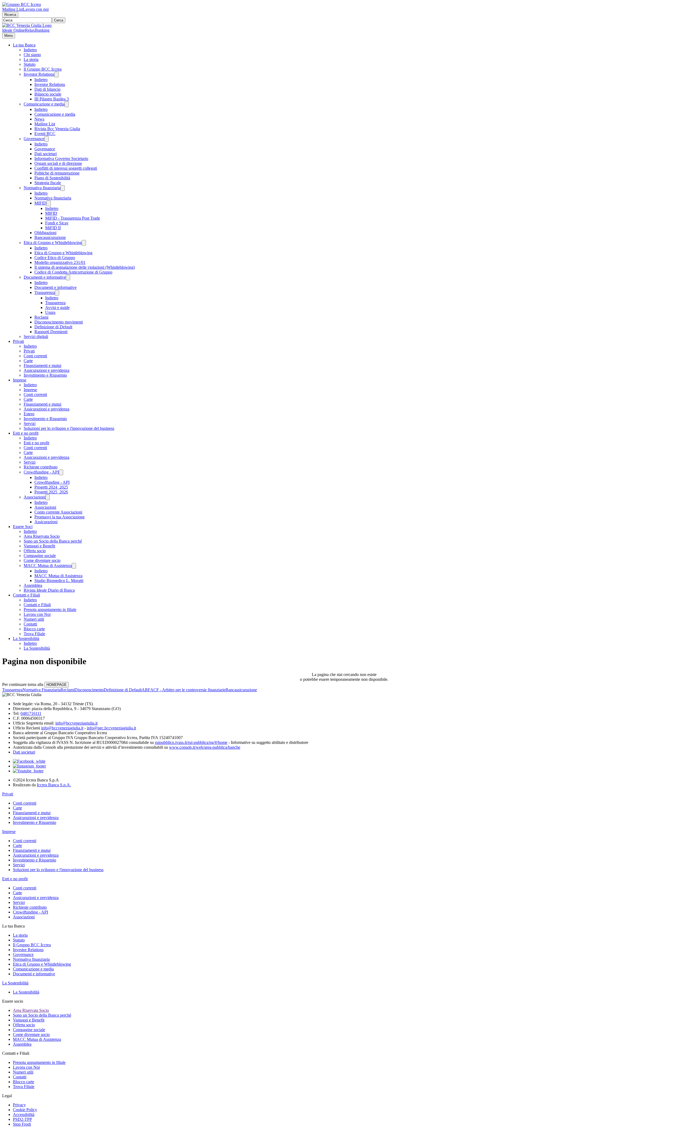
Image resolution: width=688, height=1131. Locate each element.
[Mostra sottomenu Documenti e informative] (68, 277)
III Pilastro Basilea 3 (51, 99)
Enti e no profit (25, 433)
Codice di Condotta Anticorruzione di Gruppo (73, 272)
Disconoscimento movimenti (58, 322)
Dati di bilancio (47, 89)
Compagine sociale (40, 555)
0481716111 (30, 713)
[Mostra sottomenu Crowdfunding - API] (61, 472)
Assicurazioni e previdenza (46, 370)
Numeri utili (34, 619)
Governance (34, 138)
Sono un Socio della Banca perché (53, 541)
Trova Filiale (34, 633)
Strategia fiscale (47, 182)
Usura (50, 312)
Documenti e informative (45, 277)
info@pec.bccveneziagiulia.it (111, 728)
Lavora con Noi (37, 614)
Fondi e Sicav (57, 223)
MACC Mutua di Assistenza (48, 565)
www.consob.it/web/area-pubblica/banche (204, 747)
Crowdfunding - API (41, 472)
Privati (18, 341)
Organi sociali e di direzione (58, 163)
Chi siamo (32, 54)
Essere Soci (23, 526)
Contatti (30, 624)
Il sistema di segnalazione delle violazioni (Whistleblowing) (84, 267)
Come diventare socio (42, 560)
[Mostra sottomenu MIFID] (48, 203)
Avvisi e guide (57, 307)
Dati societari (45, 153)
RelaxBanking (37, 30)
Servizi (29, 423)
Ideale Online (13, 30)
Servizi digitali (36, 336)
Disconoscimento (89, 690)
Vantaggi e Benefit (39, 546)
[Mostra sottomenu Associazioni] (47, 497)
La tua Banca (24, 45)
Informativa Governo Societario (61, 158)
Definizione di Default (53, 327)
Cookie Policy (25, 1109)
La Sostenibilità (26, 638)
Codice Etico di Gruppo (54, 257)
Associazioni (34, 497)
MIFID (40, 203)
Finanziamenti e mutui (42, 365)
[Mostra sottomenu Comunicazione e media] (66, 104)
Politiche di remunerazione (57, 173)
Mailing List (12, 9)
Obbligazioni (45, 232)
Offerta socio (35, 550)
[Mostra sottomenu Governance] (46, 139)
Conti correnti (35, 356)
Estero (29, 414)
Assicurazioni (46, 521)
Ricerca (10, 15)
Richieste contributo (41, 467)
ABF (146, 690)
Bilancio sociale (47, 94)
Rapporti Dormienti (50, 331)
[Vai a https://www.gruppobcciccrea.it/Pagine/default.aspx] (21, 4)
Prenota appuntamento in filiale (50, 609)
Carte (28, 360)
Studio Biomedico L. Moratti (58, 580)
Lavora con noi (36, 9)
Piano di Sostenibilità (52, 178)
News (39, 119)
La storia (31, 59)
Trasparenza (44, 292)
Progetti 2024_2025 (51, 487)
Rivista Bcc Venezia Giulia (57, 128)
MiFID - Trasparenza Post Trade (72, 218)
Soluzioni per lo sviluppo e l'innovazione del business (69, 428)
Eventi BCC (44, 133)
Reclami (41, 317)
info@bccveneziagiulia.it (76, 723)
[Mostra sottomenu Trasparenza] (57, 293)
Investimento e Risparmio (45, 375)
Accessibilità (23, 1114)
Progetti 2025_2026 (51, 492)
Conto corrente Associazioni (58, 512)
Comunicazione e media (44, 104)
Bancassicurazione (50, 237)
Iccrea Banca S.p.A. (54, 785)
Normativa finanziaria (42, 188)
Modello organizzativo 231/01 (59, 262)
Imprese (19, 380)
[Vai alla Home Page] (27, 25)
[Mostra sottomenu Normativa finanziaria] (62, 188)
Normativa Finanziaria (41, 690)
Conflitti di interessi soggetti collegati (65, 168)
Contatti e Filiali (26, 595)
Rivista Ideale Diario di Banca (49, 590)
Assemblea (33, 585)
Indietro (30, 50)
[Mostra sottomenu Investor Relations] (56, 74)
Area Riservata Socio (42, 536)
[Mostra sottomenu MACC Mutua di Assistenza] (74, 566)
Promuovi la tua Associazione (59, 517)
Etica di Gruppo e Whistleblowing (53, 242)
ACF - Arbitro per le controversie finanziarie (187, 690)
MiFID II (53, 228)
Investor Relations (39, 74)
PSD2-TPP (22, 1119)
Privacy (19, 1105)
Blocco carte (34, 629)
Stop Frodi (22, 1124)
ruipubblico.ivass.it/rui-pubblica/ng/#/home (191, 742)
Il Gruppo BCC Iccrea (43, 69)
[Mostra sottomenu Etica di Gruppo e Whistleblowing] (84, 243)
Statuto (29, 64)
